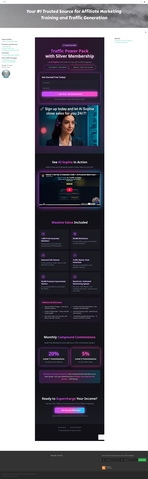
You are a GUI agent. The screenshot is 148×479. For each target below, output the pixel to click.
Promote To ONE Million (8, 62)
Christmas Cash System (121, 42)
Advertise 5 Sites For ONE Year (123, 40)
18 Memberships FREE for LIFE (10, 50)
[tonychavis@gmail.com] (144, 2)
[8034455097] (141, 2)
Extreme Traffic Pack (8, 48)
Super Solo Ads (6, 46)
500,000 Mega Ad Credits (9, 60)
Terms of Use (5, 476)
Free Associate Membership (9, 41)
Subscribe (142, 460)
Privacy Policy (14, 476)
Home (4, 1)
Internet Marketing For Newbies (11, 55)
